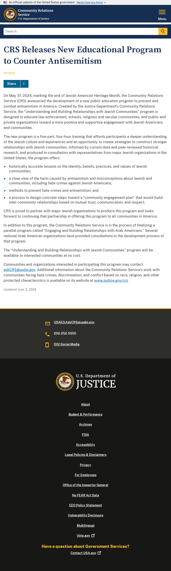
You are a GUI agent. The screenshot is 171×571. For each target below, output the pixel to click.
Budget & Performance (85, 414)
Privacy (85, 465)
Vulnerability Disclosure (85, 515)
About (85, 404)
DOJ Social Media (66, 344)
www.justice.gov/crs (111, 280)
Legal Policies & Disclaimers (85, 455)
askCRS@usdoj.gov (19, 270)
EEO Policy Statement (85, 505)
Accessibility (85, 445)
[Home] (29, 20)
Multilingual (85, 525)
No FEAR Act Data (85, 495)
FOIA (85, 434)
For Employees (85, 475)
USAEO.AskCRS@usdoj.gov (74, 322)
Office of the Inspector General (85, 485)
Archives (85, 424)
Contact (83, 553)
